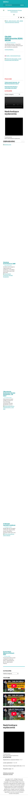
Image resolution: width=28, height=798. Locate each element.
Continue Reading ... (9, 49)
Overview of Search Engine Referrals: (12, 766)
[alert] (14, 127)
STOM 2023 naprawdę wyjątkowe (9, 524)
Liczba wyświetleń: (8, 762)
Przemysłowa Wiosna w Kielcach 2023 (8, 653)
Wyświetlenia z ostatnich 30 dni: (11, 759)
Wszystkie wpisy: (7, 768)
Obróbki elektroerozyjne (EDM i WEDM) (14, 38)
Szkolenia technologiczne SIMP (9, 263)
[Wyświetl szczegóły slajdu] (14, 67)
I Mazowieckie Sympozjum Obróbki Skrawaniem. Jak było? (9, 393)
